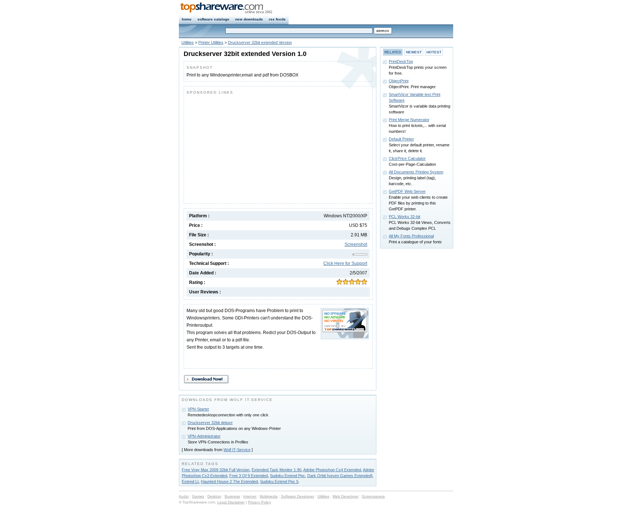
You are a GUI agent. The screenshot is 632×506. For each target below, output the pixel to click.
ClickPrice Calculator (407, 158)
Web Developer (345, 496)
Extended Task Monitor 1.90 (276, 470)
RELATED (392, 52)
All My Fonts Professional (411, 236)
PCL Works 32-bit (404, 216)
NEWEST (414, 52)
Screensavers (373, 496)
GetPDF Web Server (407, 191)
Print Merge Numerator (409, 119)
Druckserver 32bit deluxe (210, 422)
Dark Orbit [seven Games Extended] (339, 475)
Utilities (187, 42)
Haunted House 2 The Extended (229, 481)
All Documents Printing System (416, 172)
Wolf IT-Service (237, 449)
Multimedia (269, 496)
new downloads (249, 19)
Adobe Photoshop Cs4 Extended (332, 470)
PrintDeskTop (401, 61)
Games (198, 496)
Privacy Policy (259, 502)
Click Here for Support (345, 263)
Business (232, 496)
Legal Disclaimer (231, 502)
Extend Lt (190, 481)
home (187, 19)
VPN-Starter (198, 409)
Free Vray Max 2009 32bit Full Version (215, 470)
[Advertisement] (248, 147)
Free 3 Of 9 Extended (248, 475)
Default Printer (401, 139)
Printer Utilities (210, 42)
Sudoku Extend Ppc (287, 475)
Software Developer (297, 496)
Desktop (214, 496)
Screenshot (356, 244)
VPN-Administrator (204, 436)
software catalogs (213, 19)
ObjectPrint (399, 81)
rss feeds (277, 19)
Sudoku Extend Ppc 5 (279, 481)
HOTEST (433, 52)
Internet (249, 496)
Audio (184, 496)
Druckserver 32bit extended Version (260, 42)
